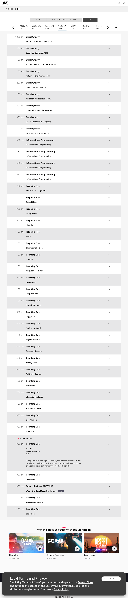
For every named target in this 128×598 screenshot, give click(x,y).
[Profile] (124, 3)
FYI (90, 19)
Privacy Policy (61, 589)
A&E (38, 19)
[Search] (119, 3)
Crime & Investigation (64, 19)
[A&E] (5, 3)
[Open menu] (12, 2)
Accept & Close (110, 579)
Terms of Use (85, 582)
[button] (24, 28)
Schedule (13, 9)
